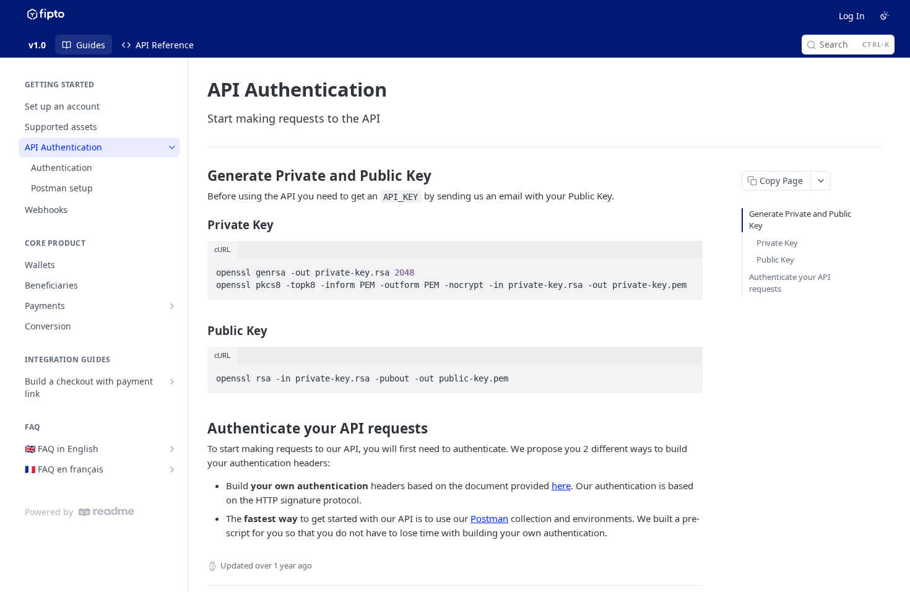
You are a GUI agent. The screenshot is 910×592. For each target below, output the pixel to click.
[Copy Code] (688, 269)
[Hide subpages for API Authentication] (172, 147)
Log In (852, 16)
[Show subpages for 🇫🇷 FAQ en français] (172, 469)
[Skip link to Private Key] (199, 225)
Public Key (775, 259)
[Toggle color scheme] (885, 15)
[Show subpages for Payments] (172, 306)
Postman (489, 518)
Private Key (777, 242)
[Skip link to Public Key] (199, 330)
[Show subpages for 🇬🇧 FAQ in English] (172, 449)
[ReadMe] (106, 511)
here (561, 485)
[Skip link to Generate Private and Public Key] (199, 176)
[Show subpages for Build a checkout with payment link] (172, 381)
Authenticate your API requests (789, 283)
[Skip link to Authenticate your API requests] (199, 428)
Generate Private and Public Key (800, 220)
